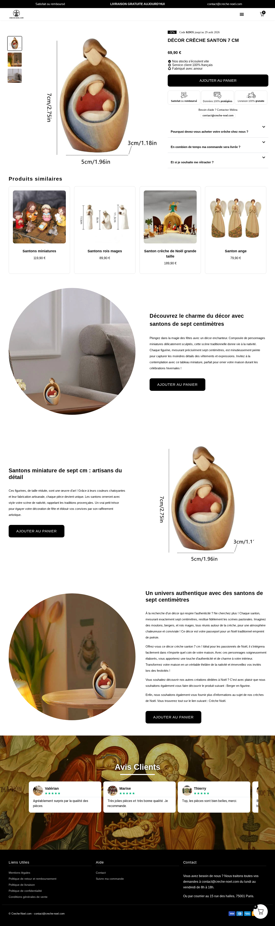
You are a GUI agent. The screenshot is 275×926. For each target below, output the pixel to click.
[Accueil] (16, 14)
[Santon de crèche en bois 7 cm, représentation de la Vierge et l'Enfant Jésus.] (14, 43)
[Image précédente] (30, 99)
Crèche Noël (217, 701)
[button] (241, 14)
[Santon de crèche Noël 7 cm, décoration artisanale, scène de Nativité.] (14, 59)
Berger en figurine (238, 685)
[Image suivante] (158, 99)
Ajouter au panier (218, 81)
